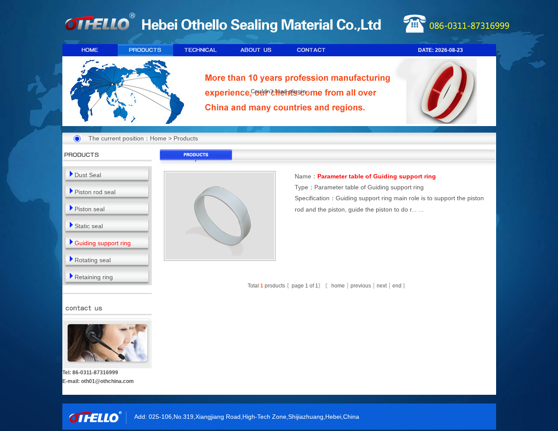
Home (158, 138)
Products (186, 138)
